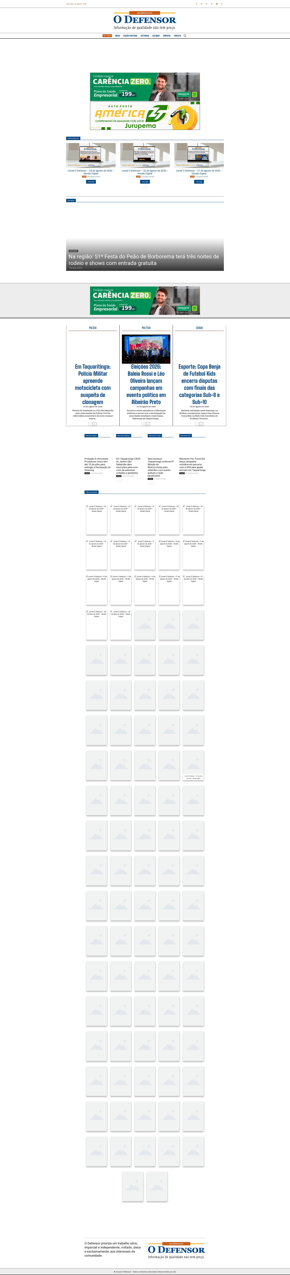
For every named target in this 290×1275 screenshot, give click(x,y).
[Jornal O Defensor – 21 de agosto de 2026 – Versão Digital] (199, 155)
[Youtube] (217, 4)
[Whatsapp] (207, 4)
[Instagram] (201, 4)
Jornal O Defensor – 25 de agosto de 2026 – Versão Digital (91, 172)
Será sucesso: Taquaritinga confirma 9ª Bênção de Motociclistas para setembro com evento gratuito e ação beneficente (161, 467)
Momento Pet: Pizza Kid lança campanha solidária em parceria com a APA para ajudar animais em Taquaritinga (192, 464)
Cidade (71, 251)
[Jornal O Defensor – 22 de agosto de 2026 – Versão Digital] (145, 155)
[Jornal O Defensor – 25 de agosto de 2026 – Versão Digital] (91, 155)
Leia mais (91, 182)
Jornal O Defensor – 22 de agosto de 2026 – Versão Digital (145, 172)
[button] (185, 35)
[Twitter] (212, 4)
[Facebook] (196, 4)
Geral (84, 176)
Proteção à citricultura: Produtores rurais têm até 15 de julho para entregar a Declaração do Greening (98, 464)
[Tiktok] (222, 4)
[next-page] (146, 187)
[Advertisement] (145, 56)
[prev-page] (142, 187)
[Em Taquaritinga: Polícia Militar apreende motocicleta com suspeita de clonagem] (93, 349)
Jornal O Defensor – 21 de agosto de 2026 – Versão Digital (199, 172)
